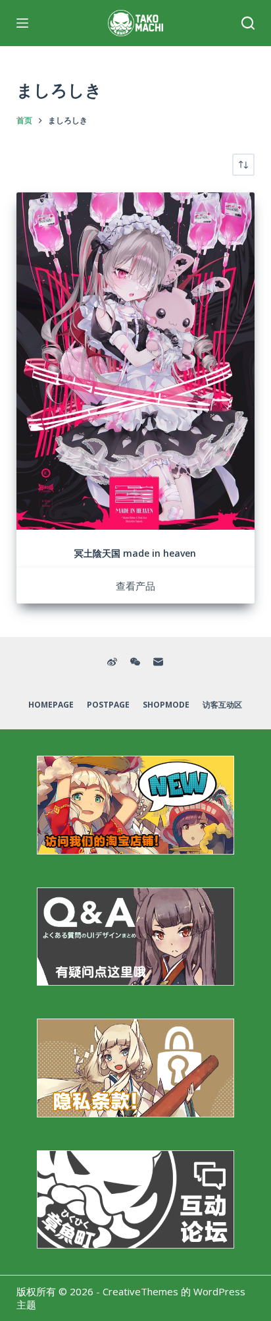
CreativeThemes (140, 1291)
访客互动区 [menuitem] (222, 705)
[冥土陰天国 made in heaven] (135, 361)
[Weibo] (112, 662)
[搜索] (248, 23)
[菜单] (22, 23)
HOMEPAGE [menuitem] (51, 705)
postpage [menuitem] (108, 705)
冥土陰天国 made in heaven (135, 553)
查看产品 (135, 585)
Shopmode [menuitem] (166, 705)
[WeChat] (135, 662)
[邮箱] (158, 662)
